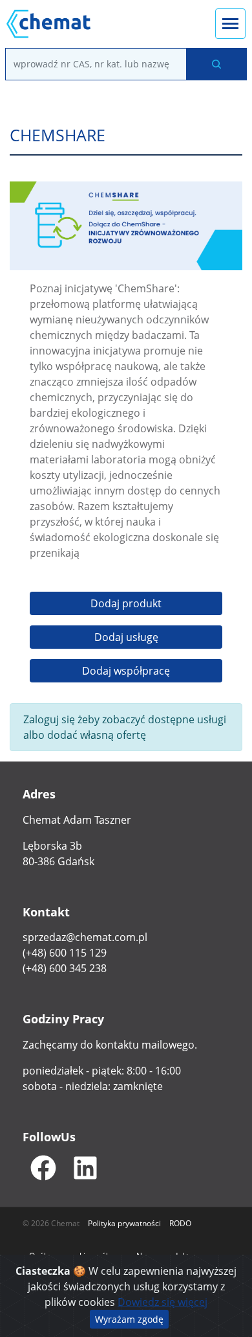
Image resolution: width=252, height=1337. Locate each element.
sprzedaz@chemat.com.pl (85, 937)
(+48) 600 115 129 (65, 953)
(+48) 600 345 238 (65, 968)
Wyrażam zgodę (129, 1319)
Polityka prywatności (124, 1223)
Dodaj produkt (126, 603)
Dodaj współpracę (126, 671)
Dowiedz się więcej (162, 1302)
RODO (180, 1223)
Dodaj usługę (126, 637)
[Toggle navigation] (230, 23)
